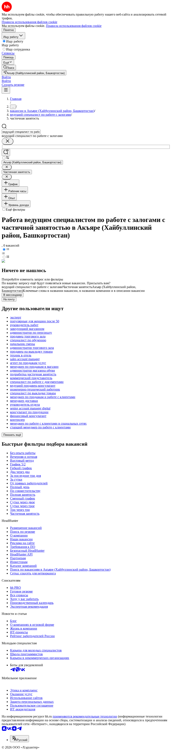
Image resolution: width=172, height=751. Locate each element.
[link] (9, 67)
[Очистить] (7, 141)
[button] (6, 77)
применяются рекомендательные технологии (85, 716)
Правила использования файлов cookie (74, 26)
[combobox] (21, 132)
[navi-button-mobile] (6, 90)
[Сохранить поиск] (6, 152)
